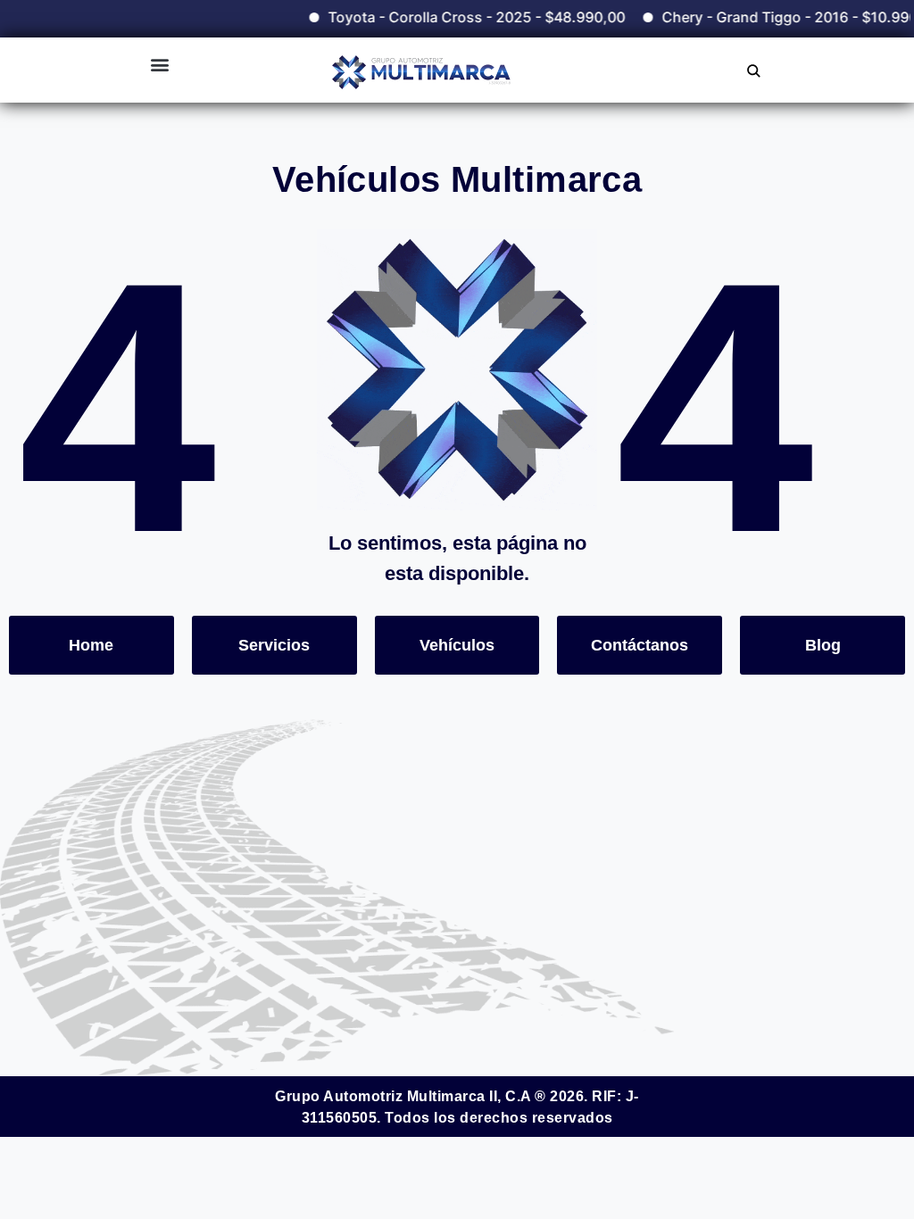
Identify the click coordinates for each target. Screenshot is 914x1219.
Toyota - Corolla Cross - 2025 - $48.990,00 (458, 17)
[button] (159, 64)
